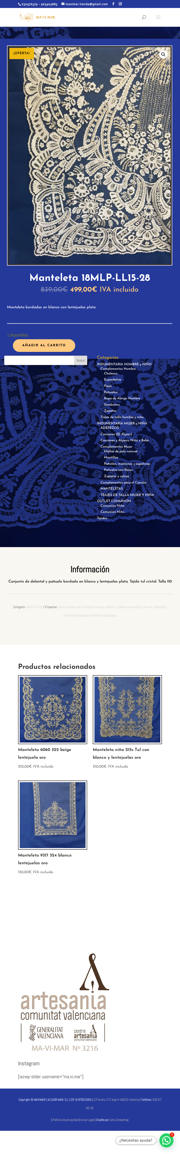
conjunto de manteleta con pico (85, 607)
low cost (147, 607)
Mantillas (111, 457)
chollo (61, 607)
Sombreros (112, 405)
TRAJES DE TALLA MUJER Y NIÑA (127, 495)
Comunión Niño (112, 512)
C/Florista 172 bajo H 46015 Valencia (116, 1099)
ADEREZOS (110, 428)
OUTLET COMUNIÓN (114, 501)
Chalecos (110, 373)
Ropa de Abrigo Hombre (122, 398)
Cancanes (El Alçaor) (116, 434)
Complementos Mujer (116, 447)
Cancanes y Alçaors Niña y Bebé (125, 440)
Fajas (108, 386)
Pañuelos (110, 392)
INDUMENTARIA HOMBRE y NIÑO (124, 364)
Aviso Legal (87, 1120)
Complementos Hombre (118, 369)
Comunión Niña (112, 506)
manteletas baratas (75, 615)
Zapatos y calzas (116, 476)
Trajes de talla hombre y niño (122, 417)
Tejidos (102, 518)
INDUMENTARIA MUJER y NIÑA (122, 423)
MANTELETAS (112, 489)
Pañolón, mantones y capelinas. (127, 464)
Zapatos (110, 411)
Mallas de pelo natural (121, 451)
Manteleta (160, 607)
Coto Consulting (118, 1120)
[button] (163, 54)
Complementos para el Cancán (123, 482)
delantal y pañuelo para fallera (123, 607)
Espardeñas (112, 379)
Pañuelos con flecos (118, 470)
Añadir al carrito (44, 345)
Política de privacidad (65, 1120)
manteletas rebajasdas (102, 615)
